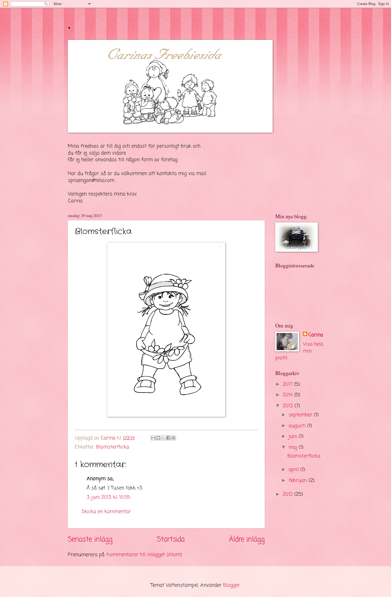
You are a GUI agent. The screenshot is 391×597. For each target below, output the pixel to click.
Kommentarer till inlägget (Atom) (144, 554)
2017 (288, 384)
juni (294, 436)
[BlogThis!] (158, 437)
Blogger (231, 585)
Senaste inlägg (90, 540)
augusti (298, 426)
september (301, 415)
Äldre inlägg (247, 540)
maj (294, 447)
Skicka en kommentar (106, 511)
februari (299, 480)
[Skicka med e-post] (153, 437)
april (294, 469)
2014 (288, 395)
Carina (315, 335)
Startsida (171, 540)
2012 (288, 494)
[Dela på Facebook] (168, 437)
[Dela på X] (163, 437)
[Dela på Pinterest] (173, 437)
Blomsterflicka (112, 447)
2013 (288, 406)
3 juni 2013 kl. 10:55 (108, 497)
